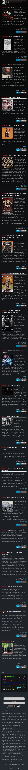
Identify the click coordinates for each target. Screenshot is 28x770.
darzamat (14, 681)
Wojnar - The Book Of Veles (16, 125)
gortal (19, 688)
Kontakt (10, 768)
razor (15, 687)
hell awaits (20, 686)
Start (5, 764)
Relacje (3, 193)
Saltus (12, 641)
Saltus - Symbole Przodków (16, 7)
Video (3, 416)
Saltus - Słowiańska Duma (16, 65)
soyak (12, 689)
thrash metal (11, 682)
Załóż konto (10, 707)
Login (2, 694)
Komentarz (23, 31)
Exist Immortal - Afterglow (9, 729)
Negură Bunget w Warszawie (15, 530)
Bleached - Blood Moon (8, 758)
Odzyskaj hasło (17, 707)
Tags (2, 672)
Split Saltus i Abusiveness (14, 586)
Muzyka (3, 273)
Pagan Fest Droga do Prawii (15, 273)
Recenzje (4, 7)
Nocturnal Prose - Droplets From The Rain (13, 734)
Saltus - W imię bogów (14, 385)
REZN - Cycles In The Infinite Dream (12, 753)
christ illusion (18, 678)
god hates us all (14, 679)
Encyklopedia (5, 641)
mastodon (15, 686)
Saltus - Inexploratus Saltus (16, 36)
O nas (9, 764)
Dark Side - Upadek (14, 97)
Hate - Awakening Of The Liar (17, 155)
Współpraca (21, 764)
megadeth (7, 681)
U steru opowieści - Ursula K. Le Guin (12, 725)
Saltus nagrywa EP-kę (12, 416)
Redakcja (14, 764)
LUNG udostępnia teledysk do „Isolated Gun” (14, 735)
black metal (16, 684)
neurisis (6, 676)
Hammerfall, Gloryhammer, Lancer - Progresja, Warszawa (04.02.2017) (12, 237)
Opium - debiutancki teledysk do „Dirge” (12, 752)
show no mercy (9, 687)
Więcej (18, 31)
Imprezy (3, 468)
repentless (10, 678)
